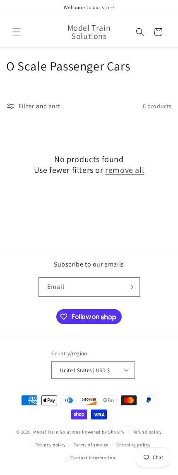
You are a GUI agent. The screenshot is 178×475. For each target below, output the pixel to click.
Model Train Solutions (57, 432)
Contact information (92, 457)
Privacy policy (50, 445)
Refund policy (147, 432)
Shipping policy (133, 445)
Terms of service (91, 445)
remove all (124, 170)
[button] (16, 32)
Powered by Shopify (103, 432)
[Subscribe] (130, 287)
